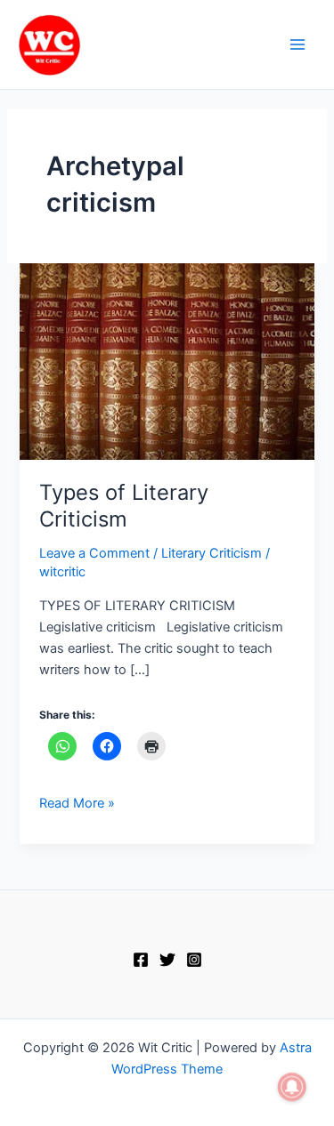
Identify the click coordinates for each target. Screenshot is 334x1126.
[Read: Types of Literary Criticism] (167, 360)
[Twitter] (167, 960)
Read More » (77, 801)
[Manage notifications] (292, 1087)
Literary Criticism (211, 553)
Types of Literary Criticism (123, 506)
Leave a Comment (94, 553)
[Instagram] (194, 960)
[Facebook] (141, 960)
